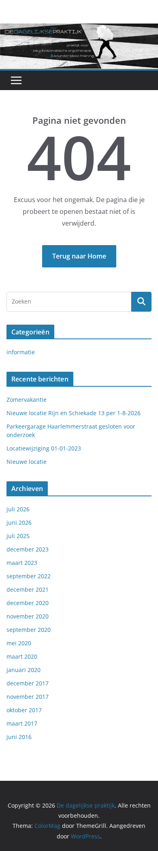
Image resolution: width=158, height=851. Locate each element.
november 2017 (27, 696)
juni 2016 (19, 737)
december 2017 (27, 683)
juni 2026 (19, 522)
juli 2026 (18, 509)
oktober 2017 (24, 710)
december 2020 (27, 603)
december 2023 (27, 549)
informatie (20, 352)
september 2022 (28, 576)
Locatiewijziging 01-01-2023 (43, 448)
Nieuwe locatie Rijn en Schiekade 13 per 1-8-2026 (73, 413)
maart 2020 (21, 656)
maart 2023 (21, 563)
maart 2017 (21, 723)
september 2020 (28, 629)
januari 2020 (23, 670)
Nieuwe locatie (26, 461)
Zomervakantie (26, 399)
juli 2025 (18, 536)
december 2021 (27, 589)
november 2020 (27, 616)
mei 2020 (18, 643)
